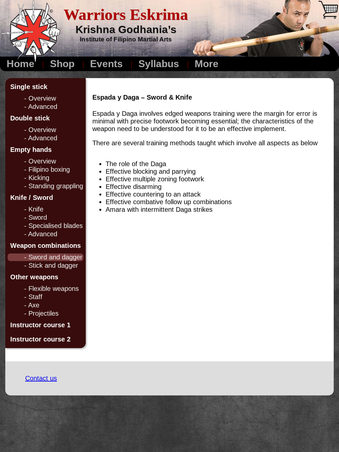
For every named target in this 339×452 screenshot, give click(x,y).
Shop (62, 63)
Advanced (42, 106)
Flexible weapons (53, 288)
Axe (33, 305)
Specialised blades (55, 225)
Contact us (41, 378)
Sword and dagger (55, 257)
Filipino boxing (49, 169)
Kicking (38, 177)
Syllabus (158, 63)
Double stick (30, 118)
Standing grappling (55, 186)
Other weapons (34, 277)
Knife (35, 209)
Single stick (28, 86)
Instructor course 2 (40, 339)
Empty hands (31, 149)
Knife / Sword (31, 197)
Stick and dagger (53, 265)
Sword (37, 217)
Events (106, 63)
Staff (35, 296)
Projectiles (43, 313)
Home (20, 63)
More (206, 63)
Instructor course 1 (40, 325)
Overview (42, 98)
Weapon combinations (45, 245)
